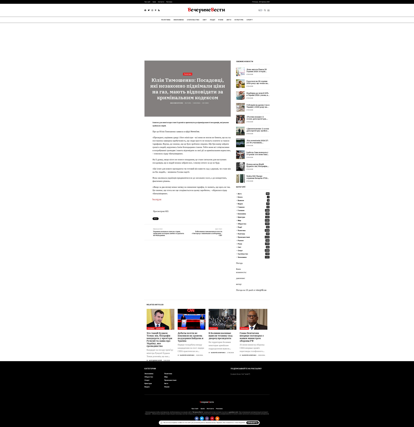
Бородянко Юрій (155, 360)
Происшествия (253, 237)
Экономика (253, 257)
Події (253, 227)
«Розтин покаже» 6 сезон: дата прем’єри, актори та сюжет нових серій (257, 120)
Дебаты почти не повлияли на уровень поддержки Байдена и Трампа (190, 337)
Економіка (253, 214)
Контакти (210, 408)
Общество (253, 224)
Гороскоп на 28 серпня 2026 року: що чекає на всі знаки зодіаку (257, 83)
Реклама (219, 408)
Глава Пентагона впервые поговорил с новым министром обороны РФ (252, 337)
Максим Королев (176, 103)
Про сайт (194, 408)
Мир (253, 220)
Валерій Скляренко (187, 355)
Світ (253, 247)
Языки (166, 387)
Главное (253, 207)
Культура (253, 217)
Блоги (253, 197)
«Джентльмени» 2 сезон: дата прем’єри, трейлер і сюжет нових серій (258, 131)
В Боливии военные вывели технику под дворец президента (220, 336)
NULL (155, 218)
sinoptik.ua (261, 290)
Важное (253, 200)
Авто (253, 194)
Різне (253, 244)
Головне (253, 210)
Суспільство (253, 254)
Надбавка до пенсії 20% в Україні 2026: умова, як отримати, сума (257, 95)
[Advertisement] (207, 39)
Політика (253, 234)
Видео (253, 204)
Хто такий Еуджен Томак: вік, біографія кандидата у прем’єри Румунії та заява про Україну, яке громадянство (159, 339)
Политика (187, 74)
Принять (252, 422)
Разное (253, 240)
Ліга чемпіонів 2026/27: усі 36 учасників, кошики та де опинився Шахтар (257, 143)
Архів (203, 408)
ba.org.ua (157, 199)
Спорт (253, 250)
